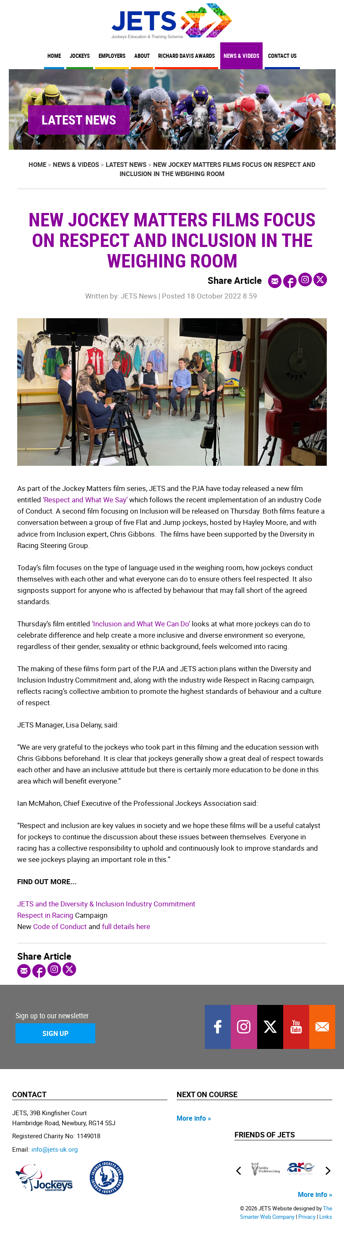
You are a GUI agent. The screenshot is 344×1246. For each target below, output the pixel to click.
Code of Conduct (60, 926)
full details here (126, 926)
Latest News (126, 164)
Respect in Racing (45, 915)
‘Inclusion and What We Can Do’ (141, 623)
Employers (112, 56)
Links (325, 1216)
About (142, 56)
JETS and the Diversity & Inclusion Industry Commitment (106, 904)
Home (54, 56)
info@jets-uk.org (54, 1149)
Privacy (306, 1216)
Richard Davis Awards (186, 56)
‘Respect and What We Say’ (85, 499)
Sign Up (55, 1033)
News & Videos (241, 56)
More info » (194, 1118)
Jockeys (80, 56)
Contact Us (282, 56)
